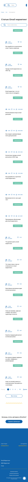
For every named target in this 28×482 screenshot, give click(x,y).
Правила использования (14, 475)
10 (20, 389)
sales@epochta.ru (5, 445)
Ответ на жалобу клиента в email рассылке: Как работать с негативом (13, 383)
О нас (2, 466)
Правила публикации (14, 421)
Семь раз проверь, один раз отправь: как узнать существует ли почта (13, 312)
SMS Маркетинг (5, 463)
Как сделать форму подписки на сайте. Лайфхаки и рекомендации (13, 359)
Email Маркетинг (5, 460)
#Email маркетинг (17, 30)
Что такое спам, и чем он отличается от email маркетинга (12, 266)
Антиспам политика (14, 471)
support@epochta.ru (22, 445)
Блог (6, 12)
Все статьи (14, 396)
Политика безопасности (14, 473)
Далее (25, 389)
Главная (2, 12)
